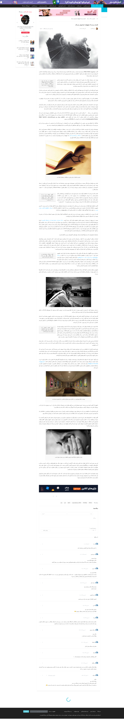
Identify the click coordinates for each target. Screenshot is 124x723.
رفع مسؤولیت (76, 711)
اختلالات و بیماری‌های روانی (76, 502)
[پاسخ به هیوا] (44, 652)
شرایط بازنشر (93, 711)
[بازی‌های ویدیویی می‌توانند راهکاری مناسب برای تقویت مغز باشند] (32, 57)
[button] (55, 496)
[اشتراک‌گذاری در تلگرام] (39, 496)
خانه (97, 18)
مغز (61, 502)
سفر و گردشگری (52, 5)
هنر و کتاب (79, 5)
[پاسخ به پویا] (44, 617)
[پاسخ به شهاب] (44, 675)
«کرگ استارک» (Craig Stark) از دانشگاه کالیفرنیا (52, 220)
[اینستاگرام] (26, 715)
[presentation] (34, 22)
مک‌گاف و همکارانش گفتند (75, 135)
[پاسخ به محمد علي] (44, 582)
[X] (28, 715)
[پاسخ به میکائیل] (44, 663)
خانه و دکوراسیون (62, 5)
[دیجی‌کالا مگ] (104, 10)
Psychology (85, 502)
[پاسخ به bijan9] (44, 642)
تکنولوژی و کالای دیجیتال (97, 5)
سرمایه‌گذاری (34, 5)
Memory (90, 502)
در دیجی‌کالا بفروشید (68, 711)
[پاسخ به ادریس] (44, 568)
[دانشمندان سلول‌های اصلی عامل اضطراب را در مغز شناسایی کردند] (32, 49)
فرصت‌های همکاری (84, 711)
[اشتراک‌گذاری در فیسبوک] (46, 496)
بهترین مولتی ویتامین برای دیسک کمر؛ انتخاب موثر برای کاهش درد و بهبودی (23, 63)
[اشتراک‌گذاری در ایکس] (44, 496)
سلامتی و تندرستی (43, 5)
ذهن (65, 502)
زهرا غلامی (93, 28)
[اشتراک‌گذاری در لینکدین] (48, 496)
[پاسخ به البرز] (44, 605)
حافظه (69, 502)
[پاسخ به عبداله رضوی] (44, 630)
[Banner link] (62, 2)
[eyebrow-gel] (68, 12)
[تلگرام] (23, 715)
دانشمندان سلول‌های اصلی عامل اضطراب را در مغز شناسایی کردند (23, 49)
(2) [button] (51, 675)
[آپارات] (30, 715)
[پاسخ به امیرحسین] (44, 554)
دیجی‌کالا (99, 711)
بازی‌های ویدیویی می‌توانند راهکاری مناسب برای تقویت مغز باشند (23, 56)
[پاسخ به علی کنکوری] (44, 595)
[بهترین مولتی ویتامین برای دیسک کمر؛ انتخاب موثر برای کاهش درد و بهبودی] (32, 64)
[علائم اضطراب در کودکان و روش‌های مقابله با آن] (32, 42)
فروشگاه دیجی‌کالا (25, 5)
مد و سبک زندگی (71, 5)
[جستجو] (104, 15)
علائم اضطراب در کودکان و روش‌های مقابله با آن (24, 41)
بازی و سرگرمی (87, 5)
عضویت (26, 711)
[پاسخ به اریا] (44, 544)
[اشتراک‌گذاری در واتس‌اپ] (41, 496)
